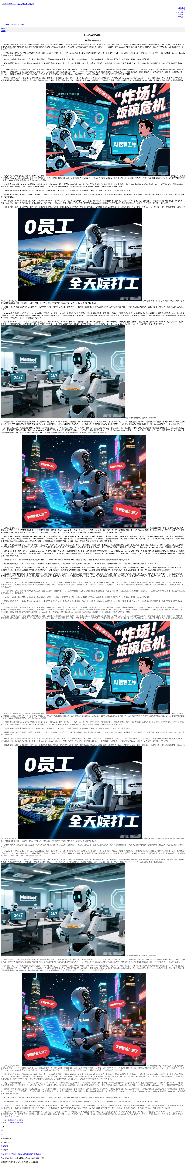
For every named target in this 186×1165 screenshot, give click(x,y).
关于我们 (181, 10)
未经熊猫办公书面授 (15, 1120)
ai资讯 (180, 12)
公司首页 (181, 8)
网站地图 (37, 1154)
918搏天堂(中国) (11, 24)
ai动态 (180, 15)
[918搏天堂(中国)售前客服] (2, 1131)
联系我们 (181, 17)
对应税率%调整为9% (15, 1122)
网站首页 (4, 1154)
